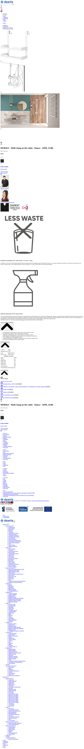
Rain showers (11, 559)
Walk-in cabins (11, 572)
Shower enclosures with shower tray (15, 574)
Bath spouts (10, 560)
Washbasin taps (11, 527)
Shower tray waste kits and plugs (15, 582)
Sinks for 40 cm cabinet (13, 694)
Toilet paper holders (12, 619)
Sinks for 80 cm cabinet (13, 700)
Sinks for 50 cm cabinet (13, 696)
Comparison (5, 745)
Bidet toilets (10, 606)
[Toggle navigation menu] (2, 10)
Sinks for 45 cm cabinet (13, 695)
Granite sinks (11, 679)
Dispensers (10, 643)
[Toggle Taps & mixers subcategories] (13, 526)
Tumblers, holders (12, 639)
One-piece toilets (11, 605)
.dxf (5, 381)
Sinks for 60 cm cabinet (13, 697)
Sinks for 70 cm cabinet (13, 698)
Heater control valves (12, 651)
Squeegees (10, 645)
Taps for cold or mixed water (14, 540)
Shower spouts (11, 561)
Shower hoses (11, 557)
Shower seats (11, 667)
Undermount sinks (12, 690)
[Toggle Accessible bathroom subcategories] (15, 666)
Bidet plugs (10, 621)
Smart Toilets (11, 608)
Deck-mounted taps (12, 712)
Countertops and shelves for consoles (16, 630)
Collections (5, 741)
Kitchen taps (11, 708)
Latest (4, 740)
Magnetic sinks (11, 684)
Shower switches (11, 565)
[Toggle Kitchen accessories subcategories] (15, 725)
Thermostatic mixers (12, 534)
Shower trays (11, 578)
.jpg (1, 381)
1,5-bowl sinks (11, 704)
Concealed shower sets (13, 551)
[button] (42, 11)
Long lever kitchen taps (13, 739)
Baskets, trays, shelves (7, 27)
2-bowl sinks (11, 705)
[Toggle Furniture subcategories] (11, 622)
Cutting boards (11, 728)
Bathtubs (10, 585)
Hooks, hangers (11, 634)
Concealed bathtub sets (13, 590)
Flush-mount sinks (12, 689)
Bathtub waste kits (12, 589)
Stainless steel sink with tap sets (14, 723)
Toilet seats (10, 609)
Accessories (5, 26)
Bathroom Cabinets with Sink (14, 600)
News (4, 743)
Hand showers (11, 554)
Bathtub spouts (11, 588)
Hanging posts (11, 624)
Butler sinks (10, 691)
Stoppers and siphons (12, 546)
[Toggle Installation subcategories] (11, 648)
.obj (11, 381)
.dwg (9, 381)
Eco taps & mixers (12, 539)
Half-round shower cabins (13, 571)
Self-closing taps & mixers (13, 536)
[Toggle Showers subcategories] (10, 547)
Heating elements (12, 650)
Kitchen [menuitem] (4, 15)
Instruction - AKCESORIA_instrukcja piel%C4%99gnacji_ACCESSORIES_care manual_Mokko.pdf (24, 386)
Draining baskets (11, 726)
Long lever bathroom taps (13, 670)
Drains (9, 579)
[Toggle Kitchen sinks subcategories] (12, 678)
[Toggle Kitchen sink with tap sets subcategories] (17, 721)
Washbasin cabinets (12, 623)
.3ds (3, 381)
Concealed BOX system (13, 533)
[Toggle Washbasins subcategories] (12, 592)
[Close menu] (14, 522)
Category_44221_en (12, 646)
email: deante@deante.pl (44, 500)
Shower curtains (11, 673)
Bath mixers (10, 529)
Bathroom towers (12, 629)
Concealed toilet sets (12, 610)
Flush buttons (11, 612)
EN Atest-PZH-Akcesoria (8, 394)
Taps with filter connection (13, 716)
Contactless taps (11, 537)
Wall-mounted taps (12, 713)
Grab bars (10, 640)
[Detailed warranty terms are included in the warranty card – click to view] (9, 351)
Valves (9, 543)
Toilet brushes (11, 618)
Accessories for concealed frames (15, 662)
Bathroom (5, 25)
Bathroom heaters (12, 649)
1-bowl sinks (11, 703)
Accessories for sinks (12, 732)
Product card (5, 389)
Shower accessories (12, 566)
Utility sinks (10, 685)
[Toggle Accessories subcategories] (12, 632)
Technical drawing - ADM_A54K (10, 383)
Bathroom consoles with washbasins (15, 598)
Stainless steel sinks (12, 681)
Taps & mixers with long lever (14, 541)
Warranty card (6, 392)
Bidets (9, 614)
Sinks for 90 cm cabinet (13, 701)
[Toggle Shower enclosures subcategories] (15, 568)
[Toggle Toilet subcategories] (9, 603)
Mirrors (9, 644)
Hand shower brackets (13, 558)
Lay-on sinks (11, 692)
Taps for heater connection (13, 542)
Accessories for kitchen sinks (14, 687)
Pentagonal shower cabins (13, 570)
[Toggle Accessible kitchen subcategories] (14, 737)
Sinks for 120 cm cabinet (13, 702)
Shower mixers (11, 528)
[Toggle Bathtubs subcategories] (10, 583)
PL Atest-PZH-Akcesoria (8, 397)
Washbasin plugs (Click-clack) (14, 599)
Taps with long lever (12, 718)
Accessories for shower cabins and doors (16, 581)
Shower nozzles (11, 563)
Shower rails (11, 556)
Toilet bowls (11, 674)
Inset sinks (10, 688)
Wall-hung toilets (11, 604)
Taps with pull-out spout (13, 709)
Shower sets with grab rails (14, 675)
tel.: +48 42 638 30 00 (34, 500)
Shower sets (10, 550)
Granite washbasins (12, 594)
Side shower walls (12, 576)
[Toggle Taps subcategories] (9, 707)
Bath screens (11, 577)
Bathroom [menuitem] (5, 13)
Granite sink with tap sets (13, 724)
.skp (7, 381)
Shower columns (11, 548)
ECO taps (10, 715)
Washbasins (10, 669)
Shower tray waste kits (13, 657)
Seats (9, 641)
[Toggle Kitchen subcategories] (7, 677)
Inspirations (5, 742)
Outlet (4, 747)
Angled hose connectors (13, 564)
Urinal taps (10, 532)
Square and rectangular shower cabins (16, 569)
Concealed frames (12, 611)
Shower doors (11, 575)
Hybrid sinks (11, 683)
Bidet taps (10, 530)
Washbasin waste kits (12, 601)
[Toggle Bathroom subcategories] (8, 524)
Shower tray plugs (12, 653)
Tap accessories (11, 545)
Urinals (9, 616)
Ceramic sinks (11, 682)
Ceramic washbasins (12, 593)
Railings (10, 637)
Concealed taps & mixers (13, 535)
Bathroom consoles (12, 597)
